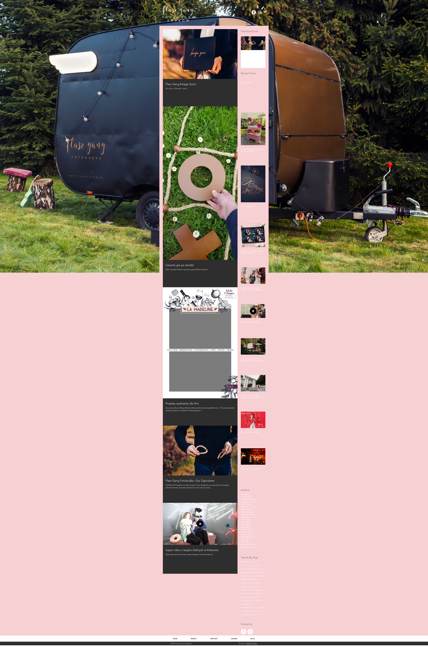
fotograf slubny (260, 576)
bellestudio (245, 562)
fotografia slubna (247, 579)
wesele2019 (254, 615)
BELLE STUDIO (252, 643)
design (252, 562)
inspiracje (244, 583)
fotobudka (259, 572)
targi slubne (261, 608)
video (255, 611)
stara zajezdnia (246, 604)
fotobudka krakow (247, 576)
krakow (257, 586)
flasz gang (256, 565)
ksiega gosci (258, 590)
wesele (261, 611)
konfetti (251, 586)
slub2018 (259, 600)
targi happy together (248, 608)
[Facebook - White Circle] (254, 12)
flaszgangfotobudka (248, 572)
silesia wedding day (247, 600)
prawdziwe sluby (256, 593)
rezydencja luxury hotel (249, 597)
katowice (244, 586)
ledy (247, 593)
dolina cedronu (246, 565)
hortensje (257, 579)
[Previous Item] (244, 43)
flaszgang (260, 569)
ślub (260, 615)
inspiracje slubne (254, 583)
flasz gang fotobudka (248, 569)
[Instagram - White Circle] (250, 631)
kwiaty (243, 593)
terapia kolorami (246, 611)
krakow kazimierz (247, 590)
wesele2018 (245, 615)
